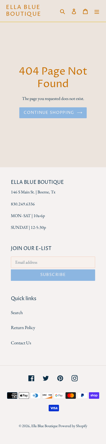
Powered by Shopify (72, 425)
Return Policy (23, 327)
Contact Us (21, 343)
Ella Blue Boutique (23, 11)
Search (17, 312)
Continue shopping (49, 112)
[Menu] (96, 11)
